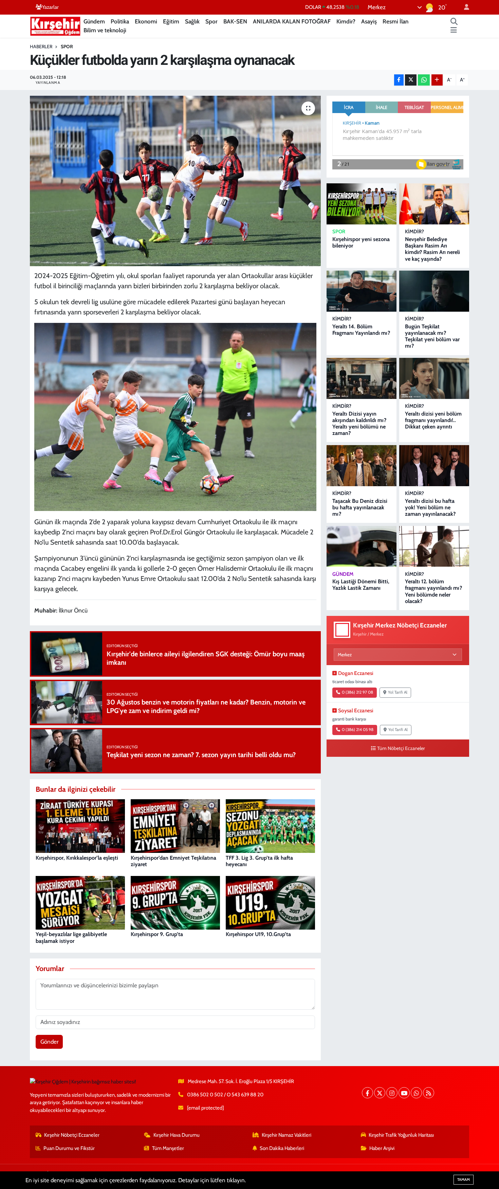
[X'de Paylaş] (411, 80)
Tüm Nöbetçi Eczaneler (401, 748)
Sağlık (192, 21)
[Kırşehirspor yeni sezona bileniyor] (361, 203)
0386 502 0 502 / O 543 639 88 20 (225, 1095)
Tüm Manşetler (168, 1148)
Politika (120, 21)
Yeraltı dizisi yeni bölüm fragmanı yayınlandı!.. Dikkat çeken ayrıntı (433, 420)
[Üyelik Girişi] (463, 7)
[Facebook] (367, 1092)
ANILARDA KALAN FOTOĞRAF (292, 21)
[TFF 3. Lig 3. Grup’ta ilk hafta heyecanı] (270, 825)
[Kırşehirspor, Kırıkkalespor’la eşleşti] (80, 825)
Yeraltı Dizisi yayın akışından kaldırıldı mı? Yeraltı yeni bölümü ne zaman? (359, 423)
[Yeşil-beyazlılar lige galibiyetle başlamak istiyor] (80, 902)
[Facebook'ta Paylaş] (399, 80)
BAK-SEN (235, 21)
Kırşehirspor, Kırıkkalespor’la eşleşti (77, 858)
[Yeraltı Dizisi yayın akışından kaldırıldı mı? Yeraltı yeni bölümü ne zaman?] (361, 378)
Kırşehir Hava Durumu (176, 1135)
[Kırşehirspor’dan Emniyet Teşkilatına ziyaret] (175, 825)
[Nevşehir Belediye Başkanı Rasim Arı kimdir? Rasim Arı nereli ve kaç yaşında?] (434, 203)
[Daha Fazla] (437, 80)
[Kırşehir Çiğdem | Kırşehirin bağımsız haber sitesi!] (55, 25)
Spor (211, 21)
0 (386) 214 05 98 (357, 729)
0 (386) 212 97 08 (357, 692)
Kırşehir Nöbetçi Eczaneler (71, 1135)
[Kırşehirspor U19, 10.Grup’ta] (270, 902)
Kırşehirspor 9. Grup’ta (157, 934)
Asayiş (369, 21)
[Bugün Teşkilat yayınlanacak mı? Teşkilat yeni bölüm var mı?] (434, 291)
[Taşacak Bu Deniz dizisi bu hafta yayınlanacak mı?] (361, 465)
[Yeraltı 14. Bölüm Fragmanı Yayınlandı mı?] (361, 291)
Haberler (41, 46)
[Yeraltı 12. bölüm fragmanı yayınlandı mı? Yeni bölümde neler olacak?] (434, 546)
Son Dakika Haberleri (282, 1148)
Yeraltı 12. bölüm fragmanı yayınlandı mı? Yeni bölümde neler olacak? (433, 591)
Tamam (463, 1179)
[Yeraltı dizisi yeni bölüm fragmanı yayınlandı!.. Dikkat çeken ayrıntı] (434, 378)
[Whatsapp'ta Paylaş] (424, 80)
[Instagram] (392, 1092)
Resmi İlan (395, 21)
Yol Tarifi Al (397, 692)
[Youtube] (404, 1092)
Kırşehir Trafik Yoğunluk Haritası (401, 1135)
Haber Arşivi (381, 1148)
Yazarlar (50, 7)
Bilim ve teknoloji (105, 30)
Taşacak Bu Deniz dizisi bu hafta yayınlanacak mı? (359, 507)
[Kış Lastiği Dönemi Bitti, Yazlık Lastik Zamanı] (361, 546)
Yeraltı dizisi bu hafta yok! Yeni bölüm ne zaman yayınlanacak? (430, 507)
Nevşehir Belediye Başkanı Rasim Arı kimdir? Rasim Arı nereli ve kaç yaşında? (432, 249)
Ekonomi (146, 21)
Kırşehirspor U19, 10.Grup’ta (258, 934)
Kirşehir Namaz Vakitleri (286, 1135)
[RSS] (428, 1092)
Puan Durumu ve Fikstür (69, 1148)
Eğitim (171, 21)
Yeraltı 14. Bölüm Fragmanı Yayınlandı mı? (361, 329)
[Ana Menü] (453, 30)
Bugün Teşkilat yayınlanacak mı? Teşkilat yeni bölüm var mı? (432, 336)
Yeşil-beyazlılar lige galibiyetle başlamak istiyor (71, 937)
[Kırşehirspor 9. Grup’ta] (175, 902)
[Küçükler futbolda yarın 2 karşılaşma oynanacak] (175, 181)
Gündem (94, 21)
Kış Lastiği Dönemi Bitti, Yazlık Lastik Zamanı (360, 584)
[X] (379, 1092)
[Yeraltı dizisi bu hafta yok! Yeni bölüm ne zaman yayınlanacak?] (434, 465)
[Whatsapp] (416, 1092)
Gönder (49, 1041)
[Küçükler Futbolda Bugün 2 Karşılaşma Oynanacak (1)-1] (175, 416)
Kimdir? (345, 21)
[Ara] (454, 21)
